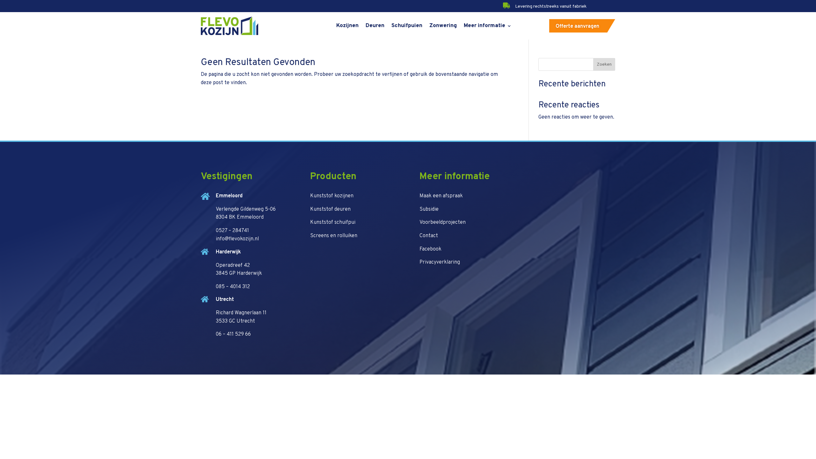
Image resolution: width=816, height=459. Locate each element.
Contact (428, 236)
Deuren (375, 25)
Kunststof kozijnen (331, 196)
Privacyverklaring (439, 262)
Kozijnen (347, 25)
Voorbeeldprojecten (442, 222)
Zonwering (443, 25)
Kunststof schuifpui (332, 222)
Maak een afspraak (441, 196)
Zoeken (604, 64)
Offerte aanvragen (577, 26)
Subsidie (429, 209)
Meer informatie (484, 25)
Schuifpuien (406, 25)
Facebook (430, 249)
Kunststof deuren (330, 209)
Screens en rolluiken (333, 236)
